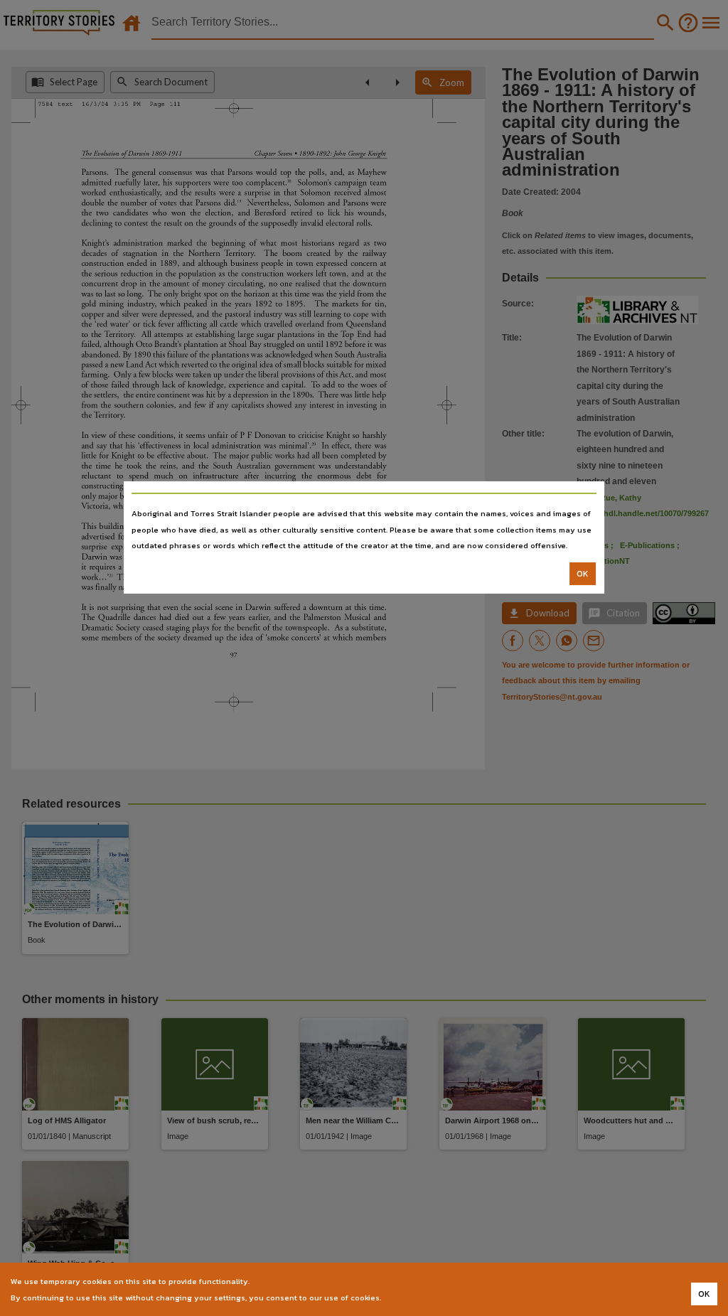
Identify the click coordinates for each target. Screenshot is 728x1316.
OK (583, 573)
